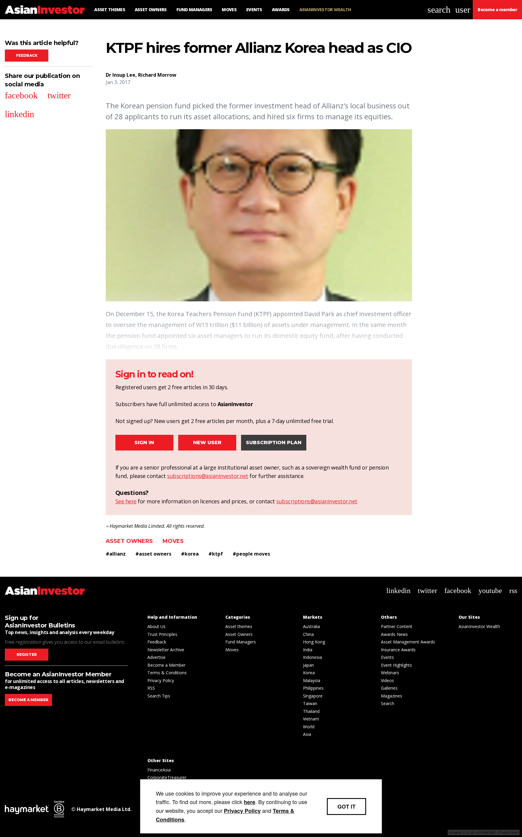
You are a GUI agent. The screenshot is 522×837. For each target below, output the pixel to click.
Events (387, 657)
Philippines (313, 688)
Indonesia (312, 657)
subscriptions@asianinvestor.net (207, 475)
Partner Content (396, 626)
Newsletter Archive (165, 650)
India (307, 650)
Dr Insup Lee (120, 75)
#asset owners (153, 553)
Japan (308, 665)
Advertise (156, 657)
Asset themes (238, 626)
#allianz (116, 553)
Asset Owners (129, 541)
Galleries (389, 688)
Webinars (390, 672)
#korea (190, 553)
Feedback (26, 55)
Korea (309, 672)
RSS (151, 688)
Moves (173, 541)
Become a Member (166, 665)
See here (126, 501)
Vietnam (311, 719)
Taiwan (310, 703)
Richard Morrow (157, 75)
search (438, 9)
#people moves (251, 553)
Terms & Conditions (167, 672)
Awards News (394, 634)
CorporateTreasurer (166, 777)
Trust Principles (162, 634)
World (308, 727)
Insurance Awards (398, 650)
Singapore (313, 696)
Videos (387, 680)
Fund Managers (240, 642)
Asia (307, 734)
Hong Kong (314, 642)
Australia (311, 626)
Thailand (311, 711)
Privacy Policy (160, 680)
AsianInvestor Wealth (479, 626)
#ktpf (215, 553)
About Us (156, 626)
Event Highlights (396, 665)
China (308, 634)
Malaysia (311, 680)
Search (387, 703)
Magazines (391, 696)
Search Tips (158, 696)
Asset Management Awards (408, 642)
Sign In (144, 442)
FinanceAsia (159, 770)
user (462, 9)
